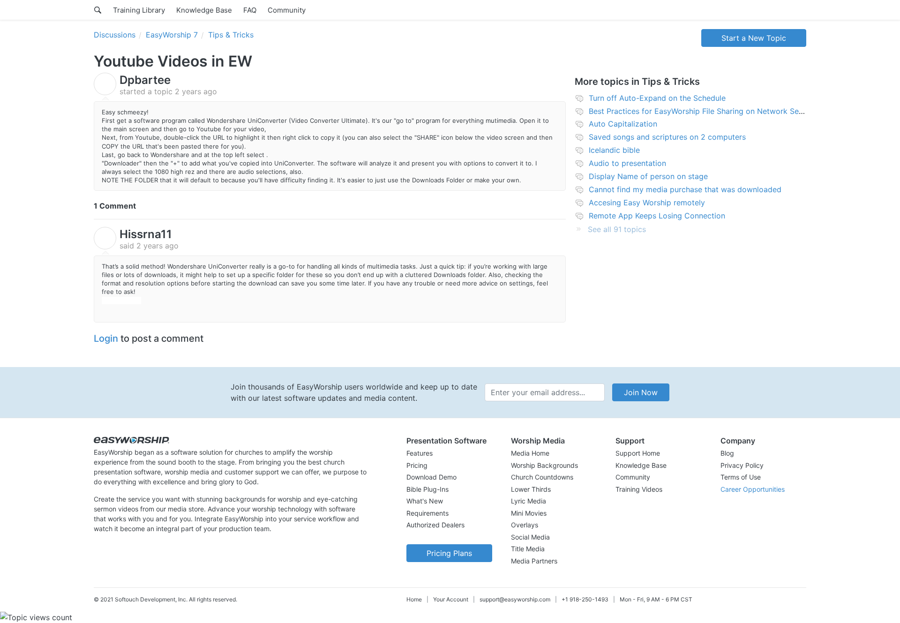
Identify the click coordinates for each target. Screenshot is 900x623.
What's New (424, 501)
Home (414, 599)
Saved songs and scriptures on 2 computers (667, 137)
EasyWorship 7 (172, 34)
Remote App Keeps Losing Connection (657, 215)
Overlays (524, 525)
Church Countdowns (542, 477)
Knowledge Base (204, 10)
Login (106, 338)
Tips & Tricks (231, 34)
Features (419, 453)
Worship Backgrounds (544, 465)
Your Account (450, 599)
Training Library (139, 10)
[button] (449, 440)
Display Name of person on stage (648, 176)
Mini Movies (529, 513)
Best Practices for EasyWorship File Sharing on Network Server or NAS (714, 111)
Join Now (641, 392)
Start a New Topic (753, 38)
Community (287, 10)
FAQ (249, 10)
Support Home (637, 453)
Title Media (528, 549)
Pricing (417, 465)
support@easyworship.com (515, 599)
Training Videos (638, 489)
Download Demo (431, 477)
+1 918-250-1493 (585, 599)
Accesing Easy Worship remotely (647, 202)
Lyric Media (528, 501)
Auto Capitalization (623, 123)
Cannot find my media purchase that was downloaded (685, 189)
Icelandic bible (614, 150)
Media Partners (534, 561)
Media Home (530, 453)
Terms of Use (740, 477)
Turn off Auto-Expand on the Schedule (657, 98)
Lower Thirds (531, 489)
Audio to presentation (627, 163)
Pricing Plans (449, 553)
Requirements (427, 513)
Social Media (530, 537)
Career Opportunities (752, 489)
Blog (727, 453)
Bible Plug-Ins (427, 489)
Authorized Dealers (435, 525)
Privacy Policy (742, 465)
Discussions (114, 34)
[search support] (98, 10)
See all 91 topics (617, 229)
